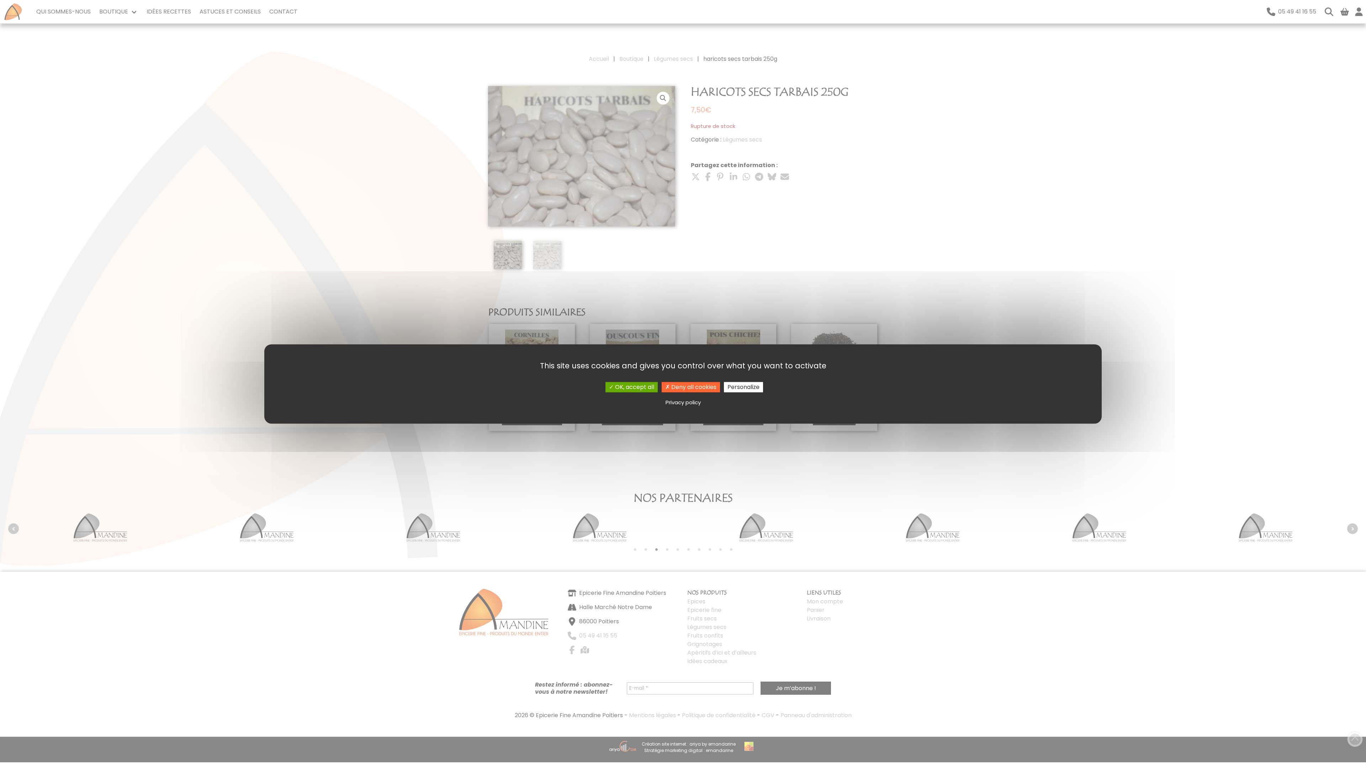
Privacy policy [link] (683, 402)
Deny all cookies (693, 387)
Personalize (743, 387)
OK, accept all (634, 387)
